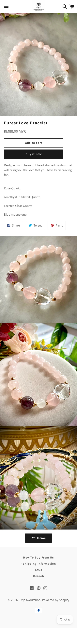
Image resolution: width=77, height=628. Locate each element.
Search (38, 576)
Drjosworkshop (30, 600)
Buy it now (33, 154)
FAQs (38, 570)
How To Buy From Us (38, 557)
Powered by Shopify (55, 600)
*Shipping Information (38, 563)
